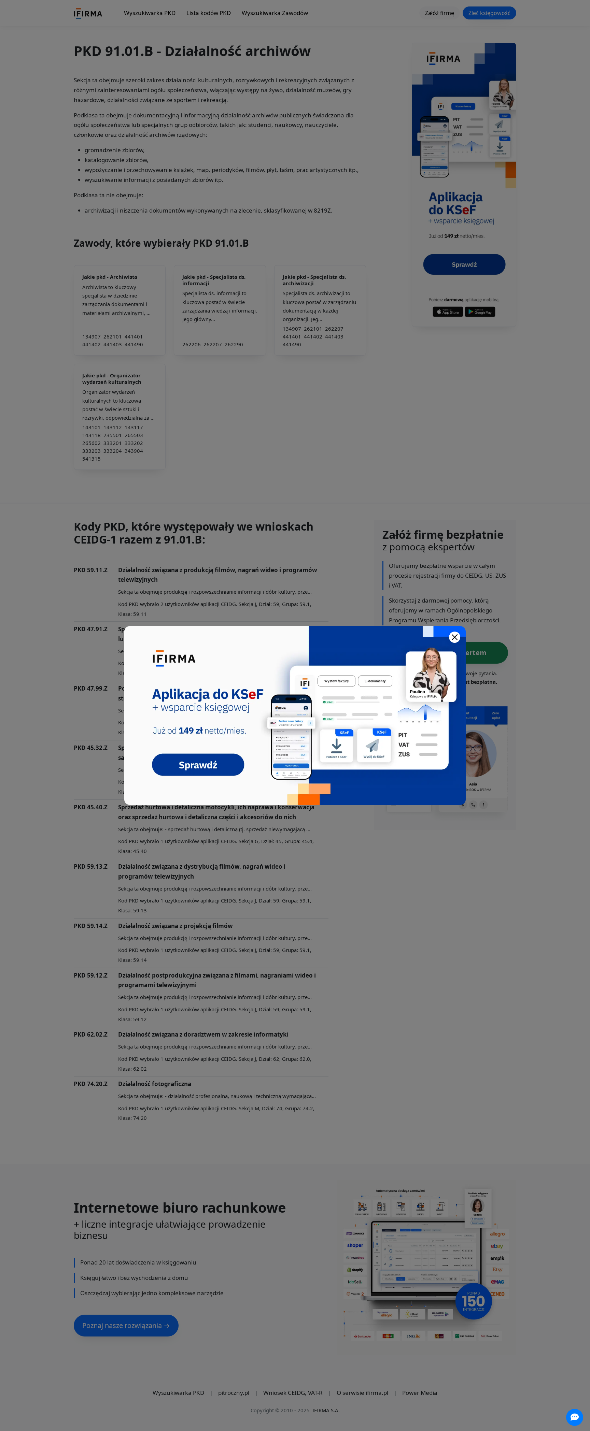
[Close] (454, 637)
